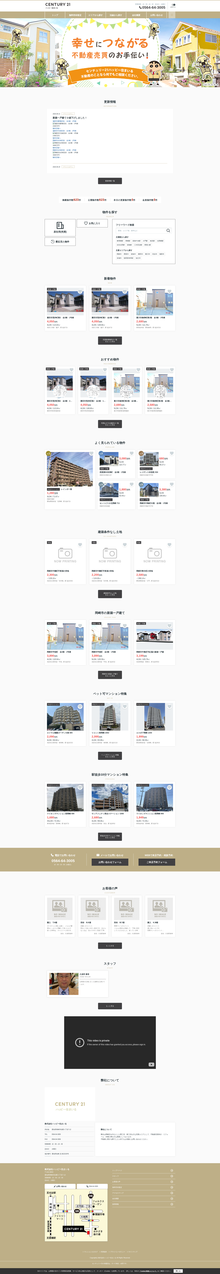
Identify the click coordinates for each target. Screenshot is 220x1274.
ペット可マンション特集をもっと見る (110, 756)
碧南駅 (129, 245)
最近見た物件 (62, 241)
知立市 (138, 258)
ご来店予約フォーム (157, 862)
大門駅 (145, 241)
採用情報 (115, 1204)
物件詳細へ (57, 128)
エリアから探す (95, 15)
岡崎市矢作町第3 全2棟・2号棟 (64, 150)
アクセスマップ (118, 1193)
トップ (55, 15)
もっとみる (110, 946)
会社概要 (136, 15)
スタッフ (115, 1176)
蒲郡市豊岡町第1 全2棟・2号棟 (64, 121)
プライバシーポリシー (117, 1252)
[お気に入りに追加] (80, 291)
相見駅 (152, 241)
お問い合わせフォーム (110, 862)
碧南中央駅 (137, 241)
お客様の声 (116, 1182)
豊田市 (140, 254)
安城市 (119, 258)
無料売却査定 (75, 15)
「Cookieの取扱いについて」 (148, 1271)
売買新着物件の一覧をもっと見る (110, 340)
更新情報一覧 (110, 181)
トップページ (117, 1170)
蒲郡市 (161, 254)
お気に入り (94, 223)
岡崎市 (119, 254)
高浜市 (154, 254)
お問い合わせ (156, 15)
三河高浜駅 (138, 245)
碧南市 (133, 254)
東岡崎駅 (120, 241)
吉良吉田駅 (121, 245)
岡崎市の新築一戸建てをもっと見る (110, 675)
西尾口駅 (147, 245)
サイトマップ (132, 1252)
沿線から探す (116, 15)
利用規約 (104, 1252)
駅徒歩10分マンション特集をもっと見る (110, 836)
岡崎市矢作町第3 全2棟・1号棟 (64, 140)
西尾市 (126, 254)
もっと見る (110, 1006)
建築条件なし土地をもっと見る (110, 594)
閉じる (178, 1271)
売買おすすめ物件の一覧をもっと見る (110, 424)
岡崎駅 (127, 241)
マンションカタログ (91, 1252)
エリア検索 (53, 228)
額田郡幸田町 (128, 258)
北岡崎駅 (160, 241)
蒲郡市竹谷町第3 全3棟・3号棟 (64, 131)
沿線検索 (67, 228)
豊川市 (147, 254)
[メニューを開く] (172, 15)
